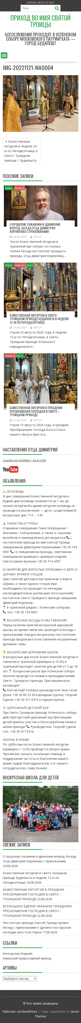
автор (37, 237)
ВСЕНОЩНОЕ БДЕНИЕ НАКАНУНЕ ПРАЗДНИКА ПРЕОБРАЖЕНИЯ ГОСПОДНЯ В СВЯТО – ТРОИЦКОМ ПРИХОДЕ (37, 911)
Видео (9, 265)
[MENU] (4, 55)
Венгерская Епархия (17, 953)
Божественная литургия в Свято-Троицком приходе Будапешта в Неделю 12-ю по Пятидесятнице (39, 319)
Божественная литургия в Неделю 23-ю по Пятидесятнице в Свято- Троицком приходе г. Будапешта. (21, 150)
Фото (30, 265)
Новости (19, 188)
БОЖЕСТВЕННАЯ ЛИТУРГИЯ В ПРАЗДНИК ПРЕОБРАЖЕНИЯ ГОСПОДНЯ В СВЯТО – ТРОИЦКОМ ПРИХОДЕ (36, 411)
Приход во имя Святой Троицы (40, 21)
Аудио (8, 188)
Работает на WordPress (19, 1011)
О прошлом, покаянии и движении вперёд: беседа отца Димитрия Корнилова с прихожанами (35, 228)
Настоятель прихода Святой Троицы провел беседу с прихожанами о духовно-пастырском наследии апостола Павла (37, 927)
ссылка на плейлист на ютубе (24, 460)
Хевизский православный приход (27, 958)
